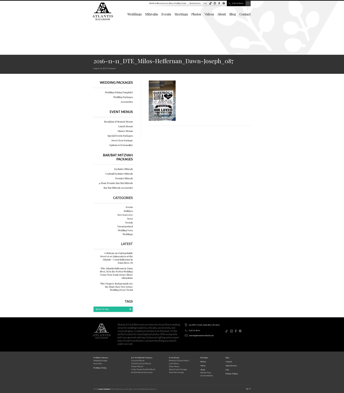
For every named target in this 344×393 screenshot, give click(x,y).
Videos (209, 14)
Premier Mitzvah (124, 178)
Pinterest (224, 3)
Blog (232, 14)
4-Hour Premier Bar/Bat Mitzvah (116, 183)
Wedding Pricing (99, 368)
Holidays (128, 210)
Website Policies (231, 373)
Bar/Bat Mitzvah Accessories (118, 187)
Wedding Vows (125, 230)
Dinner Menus (125, 130)
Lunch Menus (125, 126)
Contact (245, 14)
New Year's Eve (125, 214)
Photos (196, 14)
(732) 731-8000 (237, 3)
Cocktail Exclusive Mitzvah (119, 173)
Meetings (181, 14)
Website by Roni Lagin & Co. (148, 389)
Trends (129, 222)
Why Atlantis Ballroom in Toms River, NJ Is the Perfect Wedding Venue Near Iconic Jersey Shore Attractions (116, 273)
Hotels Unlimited (104, 389)
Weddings (134, 14)
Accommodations (206, 375)
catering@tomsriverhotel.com (201, 335)
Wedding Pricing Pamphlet (119, 92)
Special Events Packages (120, 135)
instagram (215, 3)
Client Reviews (194, 3)
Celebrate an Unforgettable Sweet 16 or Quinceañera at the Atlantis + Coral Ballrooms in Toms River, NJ (116, 258)
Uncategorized (125, 226)
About (221, 14)
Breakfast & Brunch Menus (118, 121)
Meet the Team (205, 373)
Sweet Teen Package (122, 140)
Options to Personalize (121, 145)
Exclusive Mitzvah (123, 168)
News (130, 218)
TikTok (210, 3)
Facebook (219, 3)
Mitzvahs (151, 14)
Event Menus (121, 112)
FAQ (205, 3)
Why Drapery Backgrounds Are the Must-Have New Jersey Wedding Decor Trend (116, 286)
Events (166, 14)
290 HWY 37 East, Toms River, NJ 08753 (204, 325)
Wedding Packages (116, 82)
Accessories (127, 101)
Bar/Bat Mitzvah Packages (118, 157)
